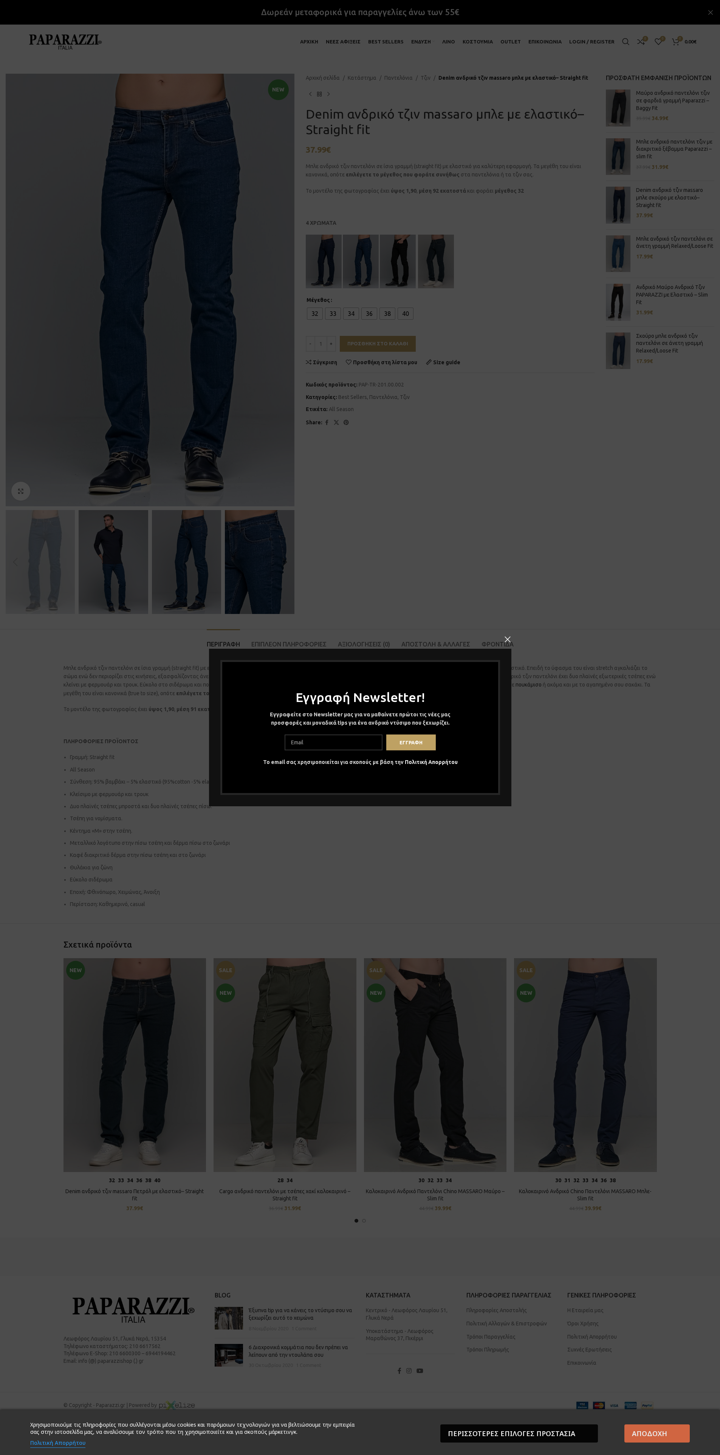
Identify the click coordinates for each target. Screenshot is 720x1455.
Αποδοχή (649, 1433)
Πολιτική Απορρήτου (430, 762)
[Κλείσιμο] (507, 639)
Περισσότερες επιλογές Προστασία (511, 1433)
